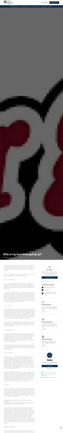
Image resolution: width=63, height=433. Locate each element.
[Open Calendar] (61, 427)
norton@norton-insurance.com (49, 287)
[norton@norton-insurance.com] (42, 287)
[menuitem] (45, 2)
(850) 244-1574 (46, 290)
